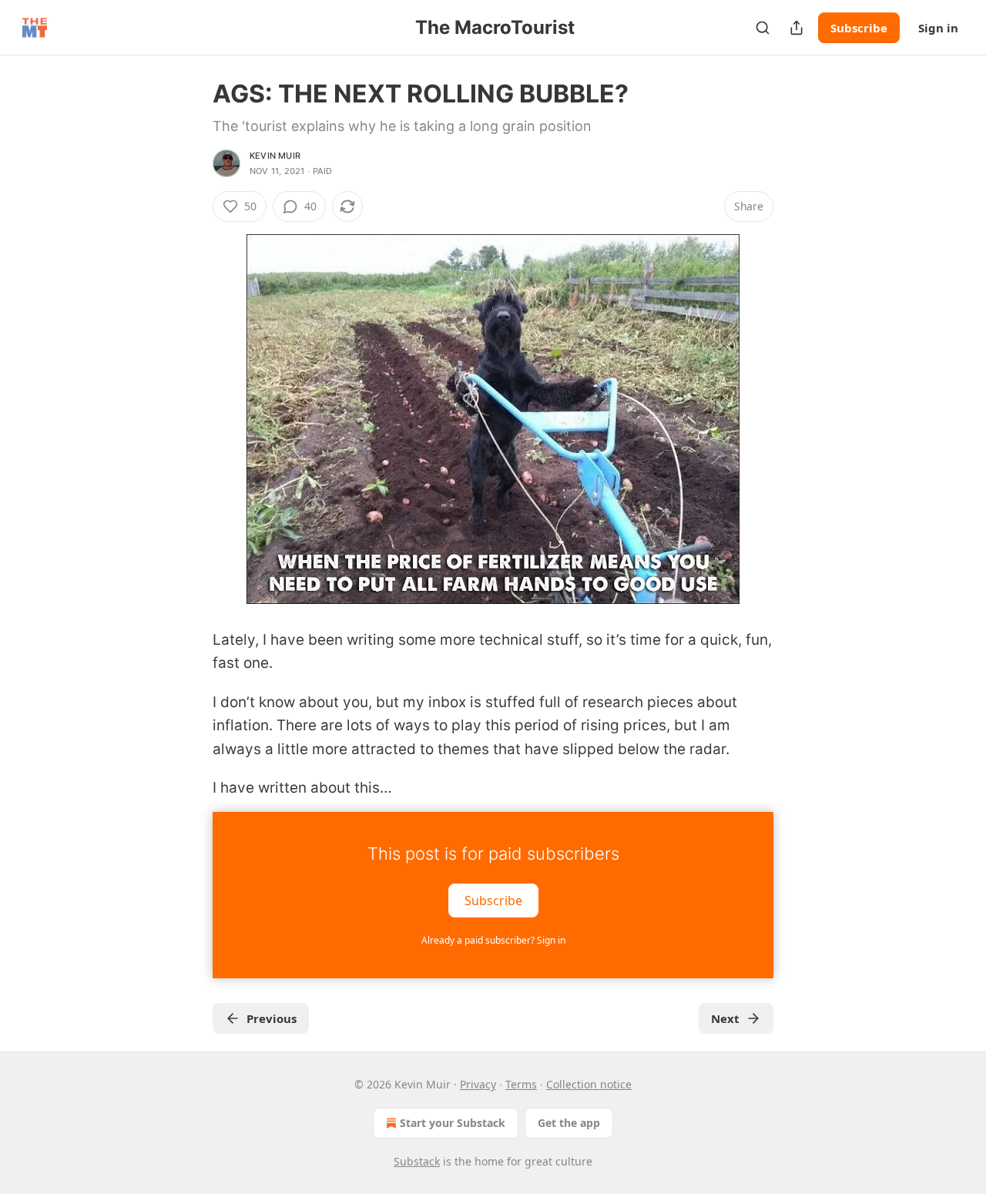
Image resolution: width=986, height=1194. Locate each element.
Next (725, 1018)
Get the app (569, 1122)
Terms (521, 1084)
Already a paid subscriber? (493, 940)
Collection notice (589, 1084)
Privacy (478, 1084)
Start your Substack (452, 1122)
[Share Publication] (796, 27)
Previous (271, 1018)
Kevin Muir (275, 155)
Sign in (938, 27)
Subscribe (858, 27)
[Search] (762, 27)
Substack (417, 1161)
